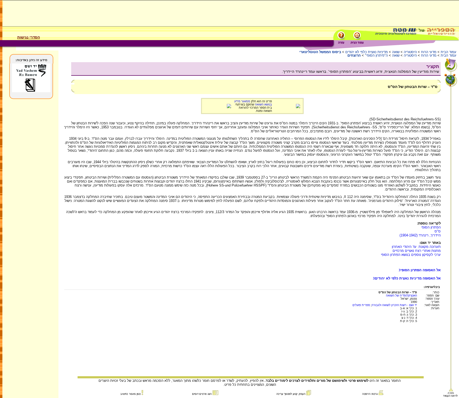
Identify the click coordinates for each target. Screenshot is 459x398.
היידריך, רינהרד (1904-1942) (420, 235)
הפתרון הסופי (431, 227)
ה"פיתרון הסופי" (376, 55)
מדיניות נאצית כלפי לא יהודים (366, 52)
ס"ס (438, 231)
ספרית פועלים (361, 305)
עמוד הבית (448, 52)
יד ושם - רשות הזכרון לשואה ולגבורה (394, 305)
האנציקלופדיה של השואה (401, 295)
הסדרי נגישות (28, 37)
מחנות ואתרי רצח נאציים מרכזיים (417, 251)
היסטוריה (410, 52)
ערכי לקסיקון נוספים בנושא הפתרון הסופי (411, 255)
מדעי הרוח (428, 52)
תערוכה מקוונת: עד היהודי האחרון (416, 247)
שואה (396, 52)
